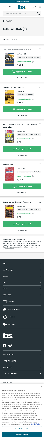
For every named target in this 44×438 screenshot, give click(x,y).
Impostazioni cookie (22, 429)
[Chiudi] (41, 386)
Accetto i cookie (22, 434)
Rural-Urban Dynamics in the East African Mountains (20, 126)
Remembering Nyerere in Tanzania (17, 202)
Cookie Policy (35, 424)
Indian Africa (8, 164)
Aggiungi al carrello (24, 72)
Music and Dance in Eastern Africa (17, 50)
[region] (22, 411)
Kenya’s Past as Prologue (13, 87)
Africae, (19, 54)
